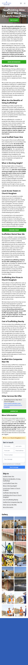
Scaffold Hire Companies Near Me (12, 502)
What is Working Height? (10, 486)
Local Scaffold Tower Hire (10, 483)
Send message (14, 467)
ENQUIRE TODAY (14, 230)
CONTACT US (14, 411)
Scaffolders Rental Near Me (10, 493)
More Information (8, 507)
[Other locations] (20, 3)
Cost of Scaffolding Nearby (10, 500)
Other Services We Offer (10, 505)
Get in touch (14, 20)
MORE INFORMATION (14, 62)
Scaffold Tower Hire (8, 476)
